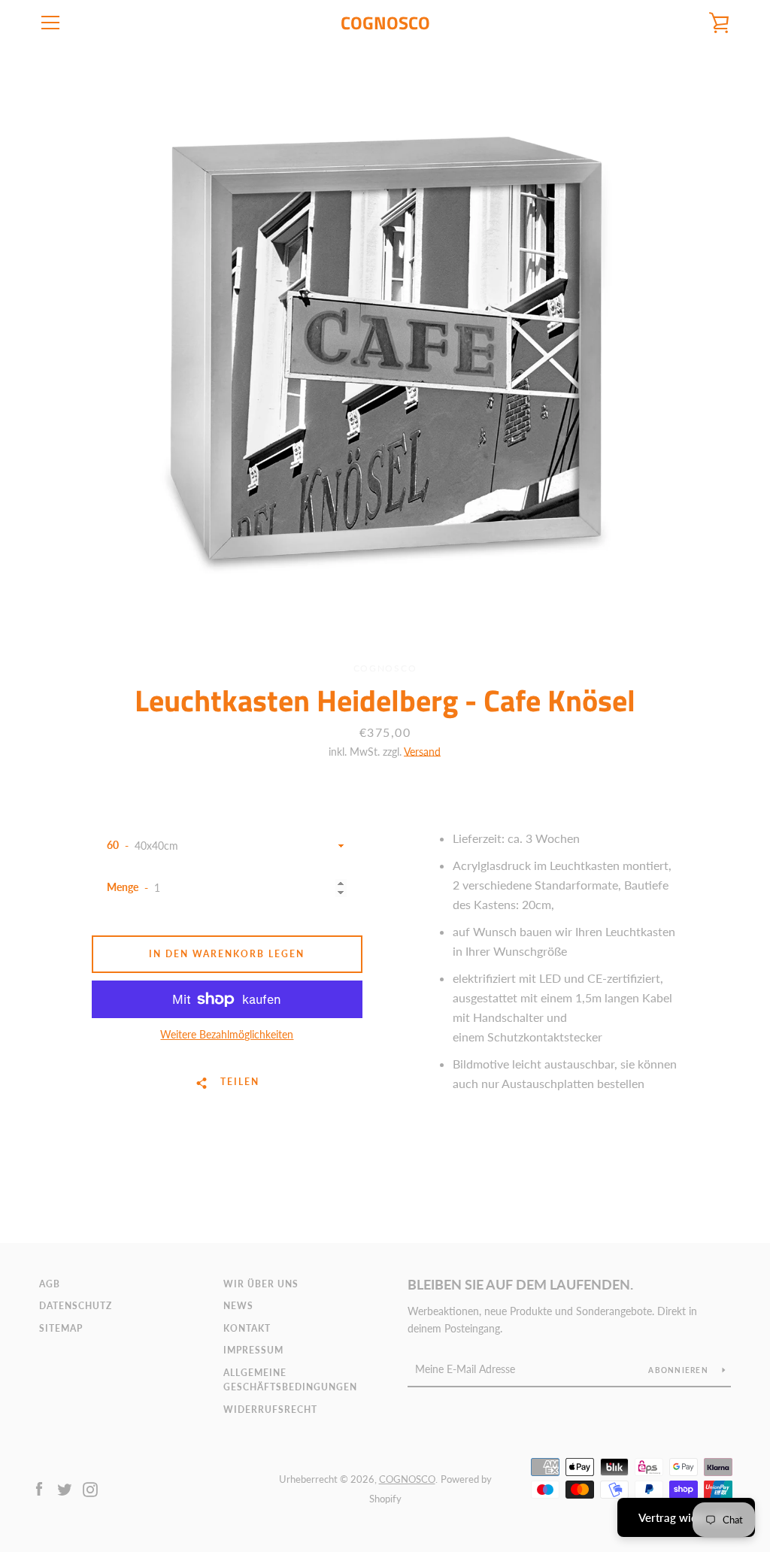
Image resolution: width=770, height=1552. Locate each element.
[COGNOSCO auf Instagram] (90, 1488)
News (238, 1305)
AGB (49, 1284)
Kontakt (247, 1328)
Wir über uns (261, 1284)
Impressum (253, 1350)
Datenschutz (75, 1305)
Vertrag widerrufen (686, 1517)
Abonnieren (679, 1370)
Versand (422, 751)
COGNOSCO (385, 23)
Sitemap (61, 1328)
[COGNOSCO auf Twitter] (64, 1488)
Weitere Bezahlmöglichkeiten (226, 1034)
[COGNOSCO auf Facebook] (39, 1488)
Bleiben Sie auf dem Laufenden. (520, 1284)
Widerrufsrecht (270, 1409)
